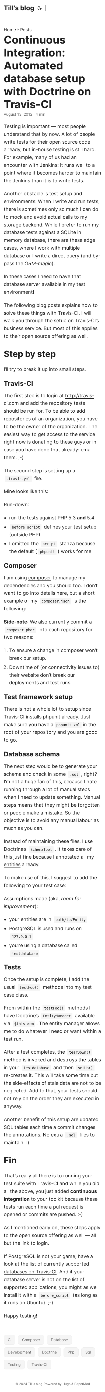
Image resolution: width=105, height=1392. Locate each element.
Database (59, 1339)
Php (71, 1352)
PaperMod (82, 1384)
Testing (14, 1364)
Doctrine (49, 1352)
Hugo (66, 1384)
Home (10, 29)
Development (19, 1352)
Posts (26, 29)
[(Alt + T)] (39, 8)
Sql (88, 1352)
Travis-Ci (39, 1364)
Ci (9, 1339)
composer (39, 577)
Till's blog (19, 8)
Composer (31, 1339)
